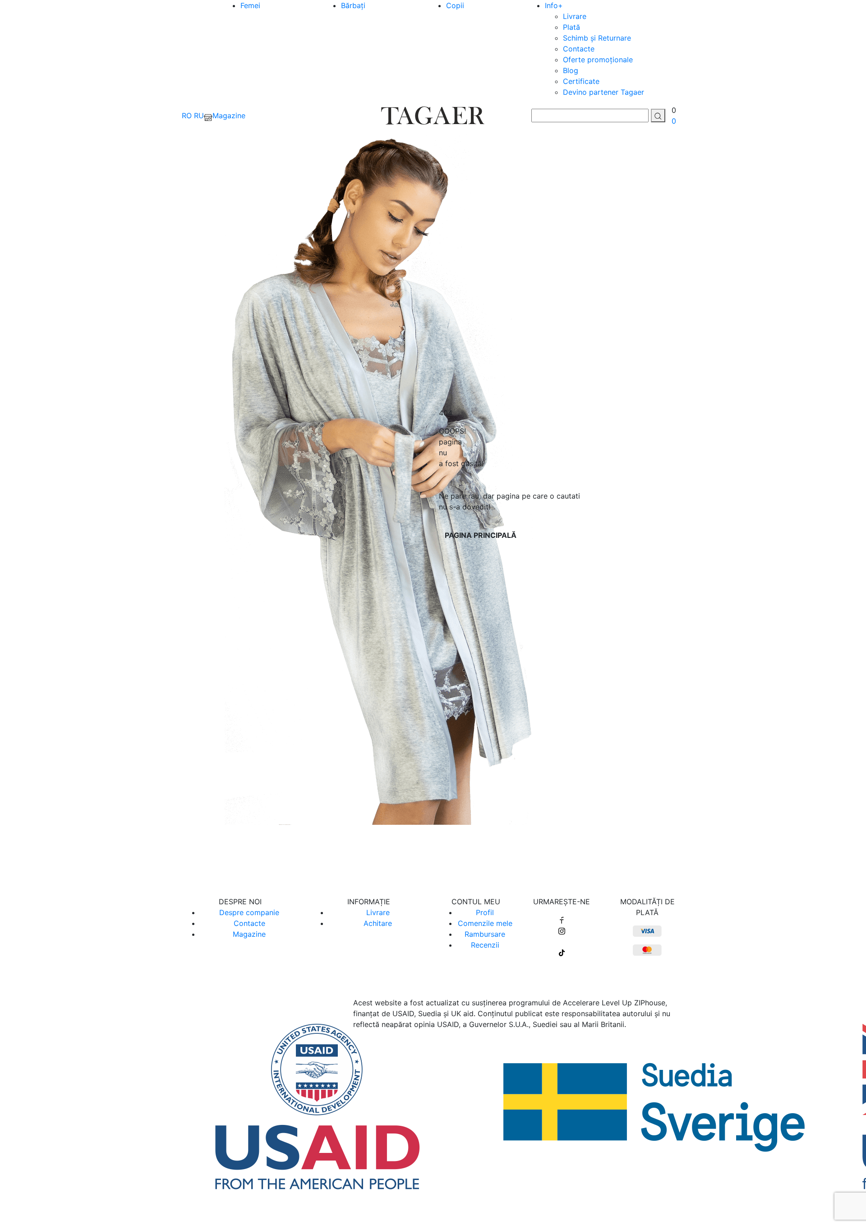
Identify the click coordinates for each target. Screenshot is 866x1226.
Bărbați (353, 5)
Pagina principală (480, 535)
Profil (485, 912)
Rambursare (485, 934)
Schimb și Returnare (597, 37)
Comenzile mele (485, 923)
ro (187, 115)
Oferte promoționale (598, 59)
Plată (571, 27)
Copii (455, 5)
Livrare (574, 16)
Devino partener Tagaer (603, 92)
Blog (570, 70)
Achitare (378, 923)
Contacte (578, 48)
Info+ (554, 5)
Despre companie (249, 912)
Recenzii (485, 944)
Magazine (249, 934)
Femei (250, 5)
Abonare (433, 855)
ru (199, 115)
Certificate (581, 81)
